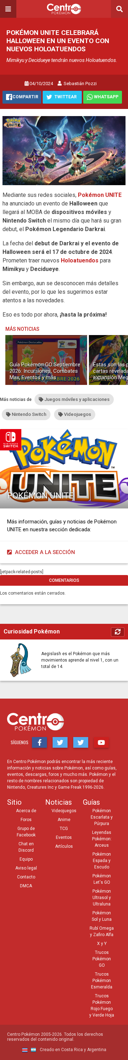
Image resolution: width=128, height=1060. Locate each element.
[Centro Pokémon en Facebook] (39, 742)
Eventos (64, 837)
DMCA (26, 885)
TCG (64, 828)
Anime (64, 819)
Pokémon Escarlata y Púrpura (102, 817)
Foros (26, 819)
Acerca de (26, 810)
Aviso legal (26, 868)
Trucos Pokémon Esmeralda (101, 980)
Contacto (26, 876)
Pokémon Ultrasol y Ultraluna (101, 898)
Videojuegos (64, 810)
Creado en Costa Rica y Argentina (72, 1049)
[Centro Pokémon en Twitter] (60, 742)
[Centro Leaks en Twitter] (80, 742)
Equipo (26, 859)
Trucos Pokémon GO (101, 959)
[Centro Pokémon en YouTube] (101, 742)
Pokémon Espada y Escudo (101, 861)
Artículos (64, 846)
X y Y (102, 943)
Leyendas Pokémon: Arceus (102, 839)
